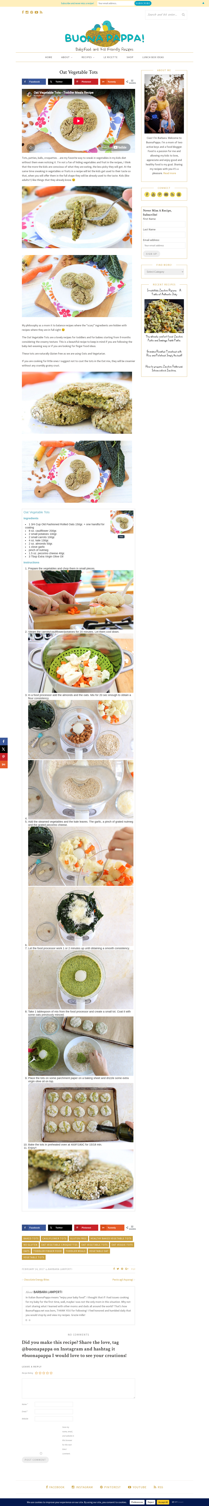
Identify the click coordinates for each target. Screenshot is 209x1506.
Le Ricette (111, 57)
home (48, 57)
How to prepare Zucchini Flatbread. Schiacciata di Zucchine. (164, 368)
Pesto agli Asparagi (123, 1279)
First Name (149, 219)
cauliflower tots (54, 1238)
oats (26, 1250)
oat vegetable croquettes (59, 1244)
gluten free (78, 1238)
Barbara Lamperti (60, 1269)
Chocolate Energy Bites (36, 1279)
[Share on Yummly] (4, 764)
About (65, 57)
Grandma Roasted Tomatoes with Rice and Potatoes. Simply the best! (164, 353)
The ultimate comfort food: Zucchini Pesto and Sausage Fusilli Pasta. (164, 338)
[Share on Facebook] (4, 741)
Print (121, 537)
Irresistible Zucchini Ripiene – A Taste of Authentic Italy (164, 292)
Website (25, 1418)
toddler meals (76, 1250)
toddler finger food (47, 1250)
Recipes (87, 57)
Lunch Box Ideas (153, 57)
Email (25, 1411)
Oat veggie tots (122, 1244)
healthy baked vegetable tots (111, 1238)
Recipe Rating (27, 1373)
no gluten (30, 1244)
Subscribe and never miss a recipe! (77, 3)
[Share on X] (4, 749)
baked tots (31, 1238)
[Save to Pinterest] (4, 757)
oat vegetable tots (94, 1244)
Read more (169, 173)
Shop (130, 57)
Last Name (149, 229)
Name (25, 1404)
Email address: (151, 240)
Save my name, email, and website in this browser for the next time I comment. (68, 1440)
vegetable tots (33, 1257)
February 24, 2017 (33, 1269)
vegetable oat (99, 1250)
